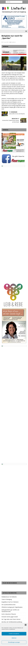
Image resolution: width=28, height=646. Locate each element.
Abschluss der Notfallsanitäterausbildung (12, 622)
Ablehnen (14, 638)
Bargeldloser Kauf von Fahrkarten (10, 602)
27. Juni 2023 (6, 42)
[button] (25, 625)
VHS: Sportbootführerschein (8, 604)
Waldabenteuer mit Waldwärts (9, 597)
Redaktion (13, 42)
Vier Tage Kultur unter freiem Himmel (11, 619)
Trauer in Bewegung (7, 599)
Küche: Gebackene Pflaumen (9, 614)
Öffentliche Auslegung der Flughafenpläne (12, 607)
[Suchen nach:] (14, 1)
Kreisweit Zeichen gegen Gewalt (10, 616)
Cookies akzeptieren (14, 633)
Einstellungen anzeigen (14, 642)
